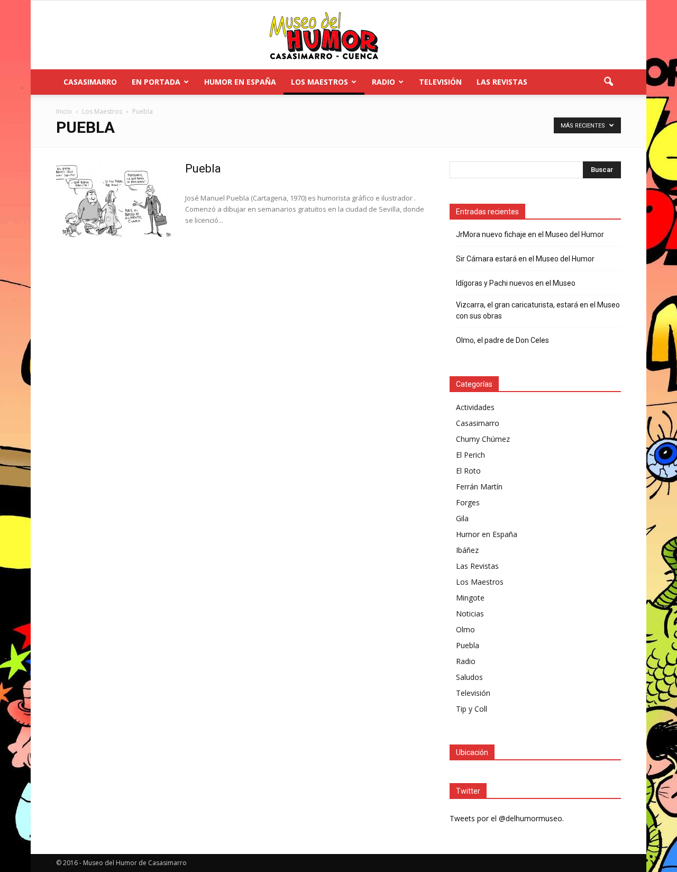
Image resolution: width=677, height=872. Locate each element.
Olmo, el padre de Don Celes (502, 340)
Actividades (475, 407)
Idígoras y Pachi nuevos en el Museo (515, 283)
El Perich (470, 455)
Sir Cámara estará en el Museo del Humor (525, 259)
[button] (608, 82)
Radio (383, 82)
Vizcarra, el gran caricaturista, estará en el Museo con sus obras (538, 310)
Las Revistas (502, 82)
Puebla (203, 168)
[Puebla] (113, 201)
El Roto (468, 471)
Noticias (470, 613)
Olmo (465, 629)
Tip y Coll (471, 709)
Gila (462, 518)
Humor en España (240, 82)
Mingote (470, 598)
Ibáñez (467, 550)
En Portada (156, 82)
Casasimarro (90, 82)
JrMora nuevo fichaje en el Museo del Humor (530, 234)
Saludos (469, 677)
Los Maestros (319, 82)
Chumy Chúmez (483, 439)
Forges (468, 502)
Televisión (440, 82)
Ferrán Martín (479, 487)
